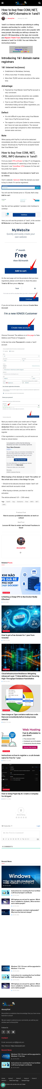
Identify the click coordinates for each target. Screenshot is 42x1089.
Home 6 (4, 1080)
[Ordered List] (13, 839)
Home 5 (34, 1078)
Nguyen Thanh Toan (12, 38)
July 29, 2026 (15, 906)
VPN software (17, 161)
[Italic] (6, 839)
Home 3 (18, 1078)
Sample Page (25, 1080)
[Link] (23, 839)
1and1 (8, 501)
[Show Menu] (2, 3)
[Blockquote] (18, 839)
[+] (28, 839)
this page (30, 335)
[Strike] (11, 839)
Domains (20, 501)
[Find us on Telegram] (13, 1032)
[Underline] (8, 839)
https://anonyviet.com (18, 1046)
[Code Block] (20, 839)
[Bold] (3, 839)
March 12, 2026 (6, 760)
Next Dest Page (13, 1080)
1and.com (16, 180)
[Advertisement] (21, 942)
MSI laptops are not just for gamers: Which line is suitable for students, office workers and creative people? (25, 901)
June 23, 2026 (6, 640)
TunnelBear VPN (18, 166)
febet (24, 1084)
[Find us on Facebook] (3, 1032)
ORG (4, 504)
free (26, 501)
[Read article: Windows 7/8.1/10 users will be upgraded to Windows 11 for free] (6, 968)
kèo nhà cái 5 (18, 1084)
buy (14, 501)
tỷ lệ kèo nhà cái (9, 1084)
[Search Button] (39, 3)
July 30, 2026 (7, 885)
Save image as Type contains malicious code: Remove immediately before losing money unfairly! (20, 717)
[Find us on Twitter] (8, 1032)
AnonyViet (11, 18)
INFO (31, 501)
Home (3, 1078)
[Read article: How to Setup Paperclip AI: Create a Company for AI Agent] (21, 777)
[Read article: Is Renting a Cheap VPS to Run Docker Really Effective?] (21, 581)
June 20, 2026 (6, 681)
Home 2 (10, 1078)
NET (37, 501)
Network (6, 592)
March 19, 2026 (6, 722)
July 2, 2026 (5, 602)
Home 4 (26, 1078)
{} (25, 839)
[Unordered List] (15, 839)
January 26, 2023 (22, 18)
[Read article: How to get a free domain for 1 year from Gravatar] (21, 619)
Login (38, 826)
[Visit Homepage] (21, 3)
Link (25, 51)
